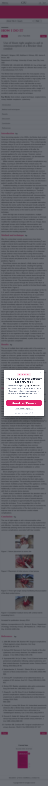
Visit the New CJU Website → (24, 403)
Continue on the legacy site (24, 408)
